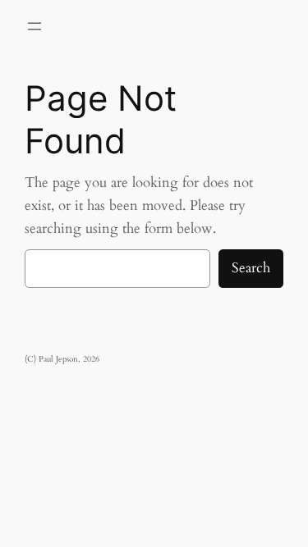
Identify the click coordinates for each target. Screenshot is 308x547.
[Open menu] (34, 26)
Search (251, 267)
